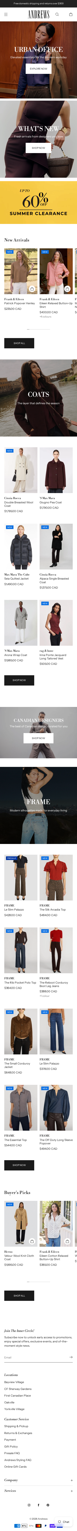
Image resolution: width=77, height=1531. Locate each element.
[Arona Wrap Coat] (20, 623)
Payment (10, 1439)
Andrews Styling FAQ (17, 1460)
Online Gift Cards (15, 1466)
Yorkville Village (14, 1409)
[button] (57, 14)
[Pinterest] (48, 1505)
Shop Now (19, 680)
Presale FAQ (12, 1453)
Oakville (9, 1402)
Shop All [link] (19, 343)
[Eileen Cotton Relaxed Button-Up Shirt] (56, 1224)
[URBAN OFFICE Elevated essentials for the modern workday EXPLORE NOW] (38, 26)
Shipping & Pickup (16, 1426)
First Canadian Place (17, 1395)
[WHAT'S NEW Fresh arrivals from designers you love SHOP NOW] (38, 106)
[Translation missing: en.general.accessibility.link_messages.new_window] (38, 202)
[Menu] (9, 14)
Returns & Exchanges (18, 1433)
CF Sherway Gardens (17, 1389)
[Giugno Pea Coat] (56, 470)
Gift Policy (11, 1446)
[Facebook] (38, 1505)
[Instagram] (29, 1505)
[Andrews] (38, 14)
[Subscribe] (67, 1357)
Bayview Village (14, 1382)
